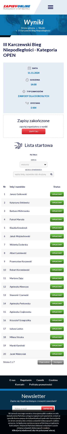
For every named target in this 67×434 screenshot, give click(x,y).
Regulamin (26, 380)
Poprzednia (44, 362)
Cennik (40, 380)
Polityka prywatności (40, 384)
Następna (58, 362)
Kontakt (19, 384)
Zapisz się (47, 409)
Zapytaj (33, 131)
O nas (12, 380)
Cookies (53, 380)
